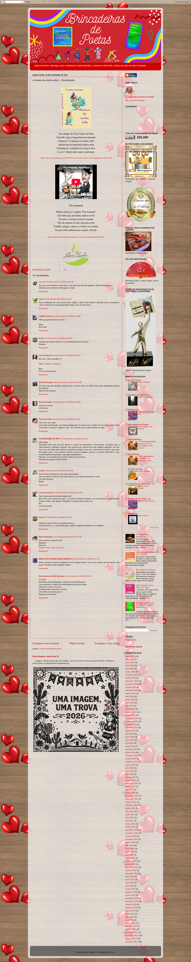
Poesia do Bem (45, 419)
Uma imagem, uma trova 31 (45, 656)
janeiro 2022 (130, 793)
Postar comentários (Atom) (51, 649)
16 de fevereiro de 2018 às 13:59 (66, 402)
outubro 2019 (130, 870)
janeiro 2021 (130, 827)
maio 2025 (129, 703)
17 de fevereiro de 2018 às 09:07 (74, 439)
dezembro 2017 (131, 932)
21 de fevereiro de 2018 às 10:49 (68, 537)
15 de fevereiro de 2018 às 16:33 (58, 338)
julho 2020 (129, 845)
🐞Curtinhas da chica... (147, 501)
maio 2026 (129, 666)
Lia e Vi (42, 282)
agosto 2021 (130, 808)
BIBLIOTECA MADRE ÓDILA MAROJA (55, 559)
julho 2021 (129, 811)
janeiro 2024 (130, 752)
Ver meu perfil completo (135, 100)
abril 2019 (129, 886)
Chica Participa (134, 439)
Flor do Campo (134, 380)
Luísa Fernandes (46, 493)
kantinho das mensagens (139, 395)
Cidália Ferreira (45, 316)
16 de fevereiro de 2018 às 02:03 (66, 355)
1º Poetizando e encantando (142, 536)
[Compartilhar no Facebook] (64, 269)
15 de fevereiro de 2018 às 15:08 (66, 316)
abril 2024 (129, 743)
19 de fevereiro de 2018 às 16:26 (68, 493)
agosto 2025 (130, 693)
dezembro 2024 (131, 718)
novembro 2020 (131, 833)
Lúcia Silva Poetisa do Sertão (141, 97)
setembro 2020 (131, 839)
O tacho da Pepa (135, 469)
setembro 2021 (131, 805)
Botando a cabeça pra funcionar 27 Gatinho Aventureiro (145, 605)
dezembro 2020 (131, 830)
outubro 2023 (130, 759)
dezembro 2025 (131, 681)
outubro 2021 (130, 802)
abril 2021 (129, 821)
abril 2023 (129, 774)
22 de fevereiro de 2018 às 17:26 (86, 559)
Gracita (42, 471)
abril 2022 (129, 790)
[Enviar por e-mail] (57, 269)
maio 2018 (129, 917)
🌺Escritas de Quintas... (143, 487)
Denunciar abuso (133, 647)
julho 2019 (129, 876)
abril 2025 (129, 706)
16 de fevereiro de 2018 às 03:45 (68, 382)
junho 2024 (130, 737)
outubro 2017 (130, 939)
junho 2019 (130, 880)
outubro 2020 (130, 836)
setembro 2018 (131, 908)
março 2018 (130, 923)
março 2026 (130, 672)
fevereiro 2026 (131, 675)
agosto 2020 (130, 842)
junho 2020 (130, 849)
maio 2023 (129, 771)
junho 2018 (130, 914)
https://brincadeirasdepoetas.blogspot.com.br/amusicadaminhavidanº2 (76, 237)
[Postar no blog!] (59, 269)
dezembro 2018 (131, 898)
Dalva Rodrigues (46, 382)
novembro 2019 (131, 867)
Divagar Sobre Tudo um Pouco (51, 548)
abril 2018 (129, 920)
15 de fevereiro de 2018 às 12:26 (60, 282)
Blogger (112, 952)
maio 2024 (129, 740)
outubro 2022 (130, 780)
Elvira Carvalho (45, 402)
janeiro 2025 (130, 715)
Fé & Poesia (133, 454)
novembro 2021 (131, 799)
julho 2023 (129, 768)
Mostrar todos (154, 527)
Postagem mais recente (45, 643)
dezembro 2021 (131, 796)
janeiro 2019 (130, 895)
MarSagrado (133, 410)
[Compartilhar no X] (62, 269)
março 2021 (130, 824)
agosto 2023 (130, 765)
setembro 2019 (131, 873)
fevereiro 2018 (131, 926)
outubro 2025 (130, 687)
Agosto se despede (145, 397)
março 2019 (130, 889)
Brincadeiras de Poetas (138, 425)
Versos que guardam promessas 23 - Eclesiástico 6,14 (146, 458)
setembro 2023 (131, 762)
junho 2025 (130, 700)
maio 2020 (129, 852)
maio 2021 (129, 818)
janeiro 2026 (130, 678)
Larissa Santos (45, 355)
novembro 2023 (131, 756)
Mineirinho (133, 514)
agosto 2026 (130, 656)
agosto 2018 (130, 911)
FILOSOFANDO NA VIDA (49, 439)
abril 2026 (129, 669)
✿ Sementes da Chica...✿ (139, 499)
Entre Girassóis (144, 382)
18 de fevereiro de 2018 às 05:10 (59, 471)
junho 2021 (130, 815)
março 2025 (130, 709)
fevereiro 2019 (131, 892)
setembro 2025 (131, 690)
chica (41, 299)
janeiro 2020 (130, 864)
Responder (43, 291)
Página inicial (76, 643)
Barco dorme (143, 516)
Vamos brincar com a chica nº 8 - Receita (147, 553)
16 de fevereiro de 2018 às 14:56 (66, 419)
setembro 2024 (131, 728)
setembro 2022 (131, 783)
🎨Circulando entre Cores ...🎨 (141, 484)
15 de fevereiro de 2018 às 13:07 (58, 299)
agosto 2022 (130, 787)
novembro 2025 (131, 684)
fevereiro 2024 (131, 749)
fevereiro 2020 (131, 861)
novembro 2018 (131, 901)
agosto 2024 (130, 731)
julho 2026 (129, 659)
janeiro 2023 (130, 777)
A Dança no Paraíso (52, 364)
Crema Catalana (144, 471)
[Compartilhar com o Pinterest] (67, 269)
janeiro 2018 (130, 929)
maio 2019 (129, 883)
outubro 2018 (130, 904)
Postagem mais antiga (107, 643)
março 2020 (130, 858)
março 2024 (130, 746)
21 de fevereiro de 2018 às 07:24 (58, 517)
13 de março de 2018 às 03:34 (78, 576)
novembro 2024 (131, 721)
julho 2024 (129, 734)
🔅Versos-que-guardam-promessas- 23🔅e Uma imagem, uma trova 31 (147, 444)
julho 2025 (129, 697)
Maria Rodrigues (46, 537)
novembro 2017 (131, 935)
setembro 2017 (131, 942)
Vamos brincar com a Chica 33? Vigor (144, 586)
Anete (41, 338)
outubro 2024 (130, 725)
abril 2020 (129, 855)
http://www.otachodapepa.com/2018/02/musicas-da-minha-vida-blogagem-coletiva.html (76, 158)
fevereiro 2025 (131, 712)
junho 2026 (130, 662)
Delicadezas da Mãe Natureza (52, 576)
